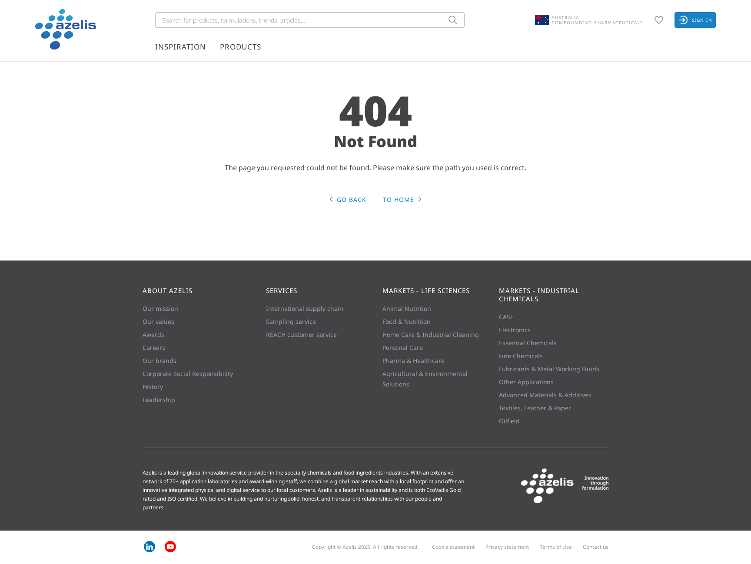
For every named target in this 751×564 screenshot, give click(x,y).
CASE (506, 317)
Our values (158, 321)
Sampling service (291, 321)
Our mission (160, 308)
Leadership (159, 400)
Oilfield (509, 421)
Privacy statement (507, 547)
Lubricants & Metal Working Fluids (549, 369)
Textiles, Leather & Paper (535, 408)
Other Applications (526, 382)
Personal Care (402, 347)
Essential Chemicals (528, 343)
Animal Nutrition (406, 308)
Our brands (159, 360)
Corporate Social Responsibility (188, 373)
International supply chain (304, 308)
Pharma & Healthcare (413, 360)
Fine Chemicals (521, 356)
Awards (153, 334)
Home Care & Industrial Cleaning (430, 334)
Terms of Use (556, 547)
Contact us (595, 547)
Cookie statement (453, 547)
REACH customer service (301, 334)
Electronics (515, 330)
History (153, 387)
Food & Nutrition (406, 321)
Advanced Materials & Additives (545, 395)
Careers (154, 347)
